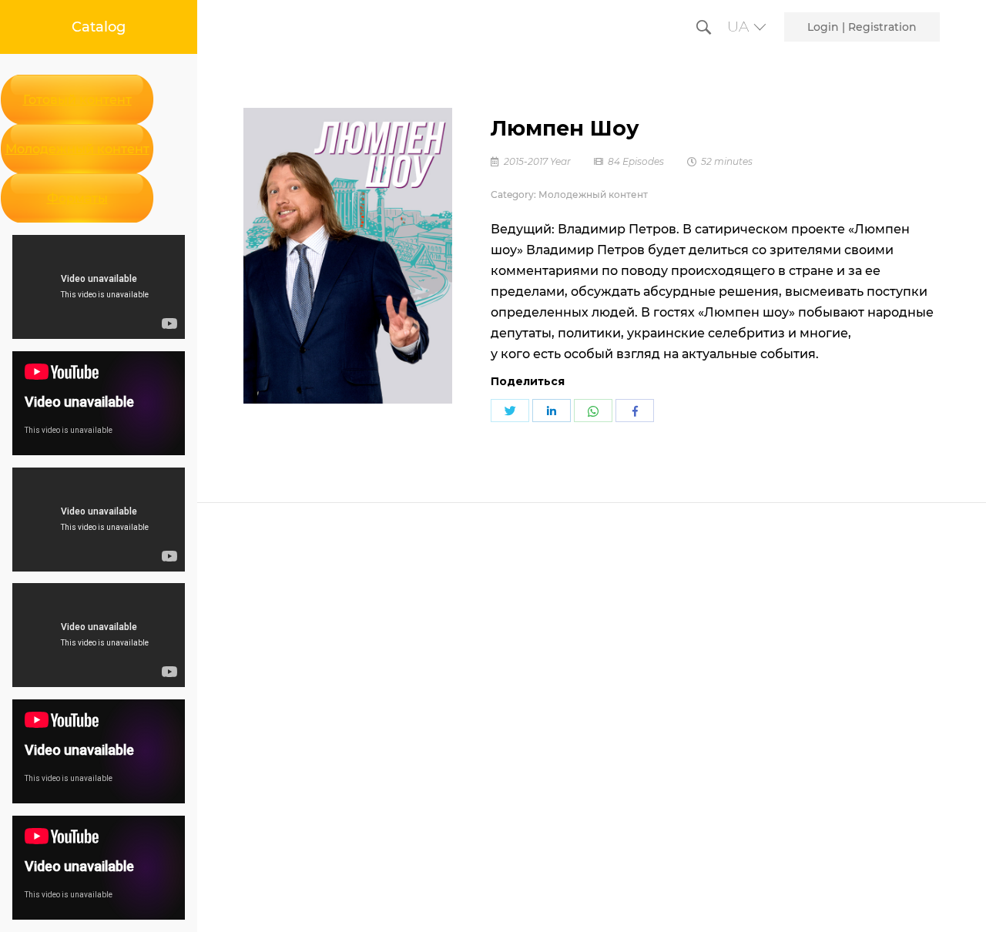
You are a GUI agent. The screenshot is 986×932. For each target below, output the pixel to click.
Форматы (77, 198)
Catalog (99, 26)
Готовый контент (77, 99)
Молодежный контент (77, 149)
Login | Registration (862, 27)
